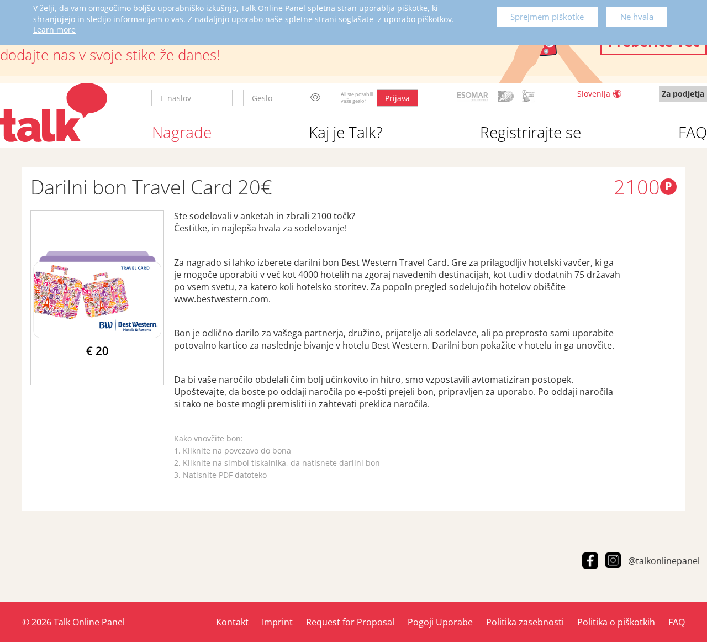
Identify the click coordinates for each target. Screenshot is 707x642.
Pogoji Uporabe (440, 622)
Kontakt (232, 622)
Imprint (277, 622)
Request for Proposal (350, 622)
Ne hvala (636, 16)
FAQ (692, 132)
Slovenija (593, 93)
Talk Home (53, 112)
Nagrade (182, 132)
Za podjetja (683, 93)
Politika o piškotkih (616, 622)
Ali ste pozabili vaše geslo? (357, 97)
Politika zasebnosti (525, 622)
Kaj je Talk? (346, 132)
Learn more (54, 29)
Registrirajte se (530, 132)
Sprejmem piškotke (547, 16)
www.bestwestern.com (221, 299)
